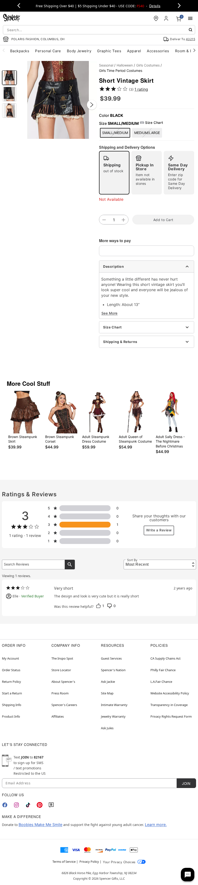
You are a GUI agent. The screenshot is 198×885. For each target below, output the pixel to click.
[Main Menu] (190, 18)
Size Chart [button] (154, 122)
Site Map (107, 693)
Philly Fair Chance (163, 670)
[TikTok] (28, 805)
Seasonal (106, 65)
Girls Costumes (148, 65)
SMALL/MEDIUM (115, 133)
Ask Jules (107, 728)
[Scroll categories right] (194, 50)
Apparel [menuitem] (134, 51)
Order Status (11, 670)
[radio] (114, 172)
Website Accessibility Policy (169, 693)
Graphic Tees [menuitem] (109, 51)
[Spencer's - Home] (11, 18)
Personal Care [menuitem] (48, 51)
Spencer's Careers (64, 705)
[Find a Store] (156, 18)
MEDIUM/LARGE (147, 133)
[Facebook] (5, 805)
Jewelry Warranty (113, 716)
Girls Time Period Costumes (120, 70)
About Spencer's (63, 681)
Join (186, 783)
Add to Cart (163, 220)
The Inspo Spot (62, 658)
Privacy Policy (89, 861)
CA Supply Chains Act (165, 658)
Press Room (60, 693)
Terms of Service (64, 861)
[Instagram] (16, 805)
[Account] (166, 18)
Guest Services (111, 658)
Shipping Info (11, 705)
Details (154, 6)
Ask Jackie (108, 681)
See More (109, 313)
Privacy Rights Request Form (171, 716)
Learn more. (156, 824)
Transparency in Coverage (169, 705)
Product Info (11, 716)
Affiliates (57, 716)
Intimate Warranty (114, 705)
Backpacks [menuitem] (19, 51)
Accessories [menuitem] (158, 51)
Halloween (125, 65)
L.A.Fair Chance (161, 681)
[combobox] (99, 29)
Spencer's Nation (113, 670)
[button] (58, 100)
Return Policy (11, 681)
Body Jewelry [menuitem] (79, 51)
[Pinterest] (39, 805)
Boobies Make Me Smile (40, 824)
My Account (10, 658)
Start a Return (12, 693)
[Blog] (51, 805)
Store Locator (61, 670)
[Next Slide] (92, 105)
